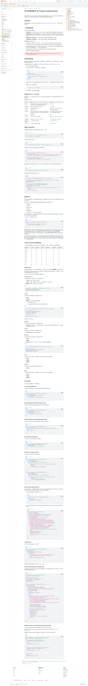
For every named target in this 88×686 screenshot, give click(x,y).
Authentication (12, 4)
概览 (1, 5)
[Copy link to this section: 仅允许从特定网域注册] (37, 386)
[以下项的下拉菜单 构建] (12, 1)
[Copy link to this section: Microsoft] (29, 335)
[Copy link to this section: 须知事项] (31, 20)
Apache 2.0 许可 (51, 661)
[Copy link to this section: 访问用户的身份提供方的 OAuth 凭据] (45, 566)
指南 (14, 669)
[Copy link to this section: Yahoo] (28, 354)
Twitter (39, 672)
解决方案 (19, 1)
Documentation (4, 4)
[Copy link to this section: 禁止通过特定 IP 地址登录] (39, 436)
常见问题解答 (65, 675)
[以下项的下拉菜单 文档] (27, 1)
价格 (23, 1)
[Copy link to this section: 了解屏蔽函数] (34, 28)
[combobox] (60, 1)
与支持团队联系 (65, 669)
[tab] (28, 70)
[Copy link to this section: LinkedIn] (29, 364)
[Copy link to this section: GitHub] (28, 328)
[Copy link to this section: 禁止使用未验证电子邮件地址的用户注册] (47, 403)
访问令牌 (57, 325)
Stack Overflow (65, 670)
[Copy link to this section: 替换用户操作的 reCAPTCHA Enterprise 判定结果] (52, 625)
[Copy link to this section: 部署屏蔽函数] (34, 58)
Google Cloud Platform (39, 680)
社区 (30, 1)
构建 (10, 1)
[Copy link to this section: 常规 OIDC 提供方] (33, 276)
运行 (14, 1)
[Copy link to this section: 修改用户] (31, 196)
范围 (37, 283)
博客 (77, 1)
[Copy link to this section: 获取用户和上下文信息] (40, 94)
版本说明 (64, 673)
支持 (34, 1)
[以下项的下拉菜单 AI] (11, 6)
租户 (39, 46)
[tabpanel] (45, 76)
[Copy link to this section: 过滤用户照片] (32, 542)
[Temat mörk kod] (61, 72)
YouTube (39, 673)
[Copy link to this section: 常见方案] (31, 381)
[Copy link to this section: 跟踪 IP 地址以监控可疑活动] (40, 487)
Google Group (65, 672)
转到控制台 (80, 1)
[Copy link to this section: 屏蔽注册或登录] (35, 127)
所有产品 (46, 680)
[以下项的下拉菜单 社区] (32, 1)
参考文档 (23, 5)
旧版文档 (64, 676)
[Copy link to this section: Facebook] (29, 321)
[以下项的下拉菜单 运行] (16, 1)
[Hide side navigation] (11, 684)
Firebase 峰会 (40, 670)
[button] (5, 14)
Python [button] (32, 70)
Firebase (25, 8)
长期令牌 (32, 326)
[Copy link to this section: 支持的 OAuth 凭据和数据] (42, 242)
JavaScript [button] (27, 175)
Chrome (29, 680)
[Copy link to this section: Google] (28, 293)
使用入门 (53, 64)
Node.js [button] (28, 70)
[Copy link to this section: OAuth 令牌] (31, 267)
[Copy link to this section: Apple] (28, 370)
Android (25, 680)
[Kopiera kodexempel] (63, 72)
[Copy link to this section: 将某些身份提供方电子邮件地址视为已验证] (48, 419)
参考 (14, 670)
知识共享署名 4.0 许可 (37, 661)
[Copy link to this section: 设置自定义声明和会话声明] (40, 452)
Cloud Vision (40, 564)
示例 (26, 5)
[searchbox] (6, 9)
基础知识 (5, 5)
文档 (25, 1)
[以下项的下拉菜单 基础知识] (8, 6)
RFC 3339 (39, 119)
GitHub (14, 675)
